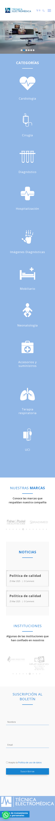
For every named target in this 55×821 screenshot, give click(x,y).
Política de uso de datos (30, 762)
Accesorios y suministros (27, 364)
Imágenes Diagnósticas (27, 252)
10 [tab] (36, 529)
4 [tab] (16, 529)
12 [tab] (43, 529)
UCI (27, 449)
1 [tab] (6, 529)
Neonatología (27, 325)
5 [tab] (19, 529)
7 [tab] (26, 529)
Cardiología (27, 98)
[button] (6, 815)
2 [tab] (9, 529)
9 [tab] (33, 529)
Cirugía (27, 135)
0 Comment (29, 581)
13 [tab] (46, 529)
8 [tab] (29, 529)
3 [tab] (13, 529)
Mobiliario (27, 288)
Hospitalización (27, 208)
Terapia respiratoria (28, 411)
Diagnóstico (27, 172)
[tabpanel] (17, 523)
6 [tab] (23, 529)
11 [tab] (39, 529)
